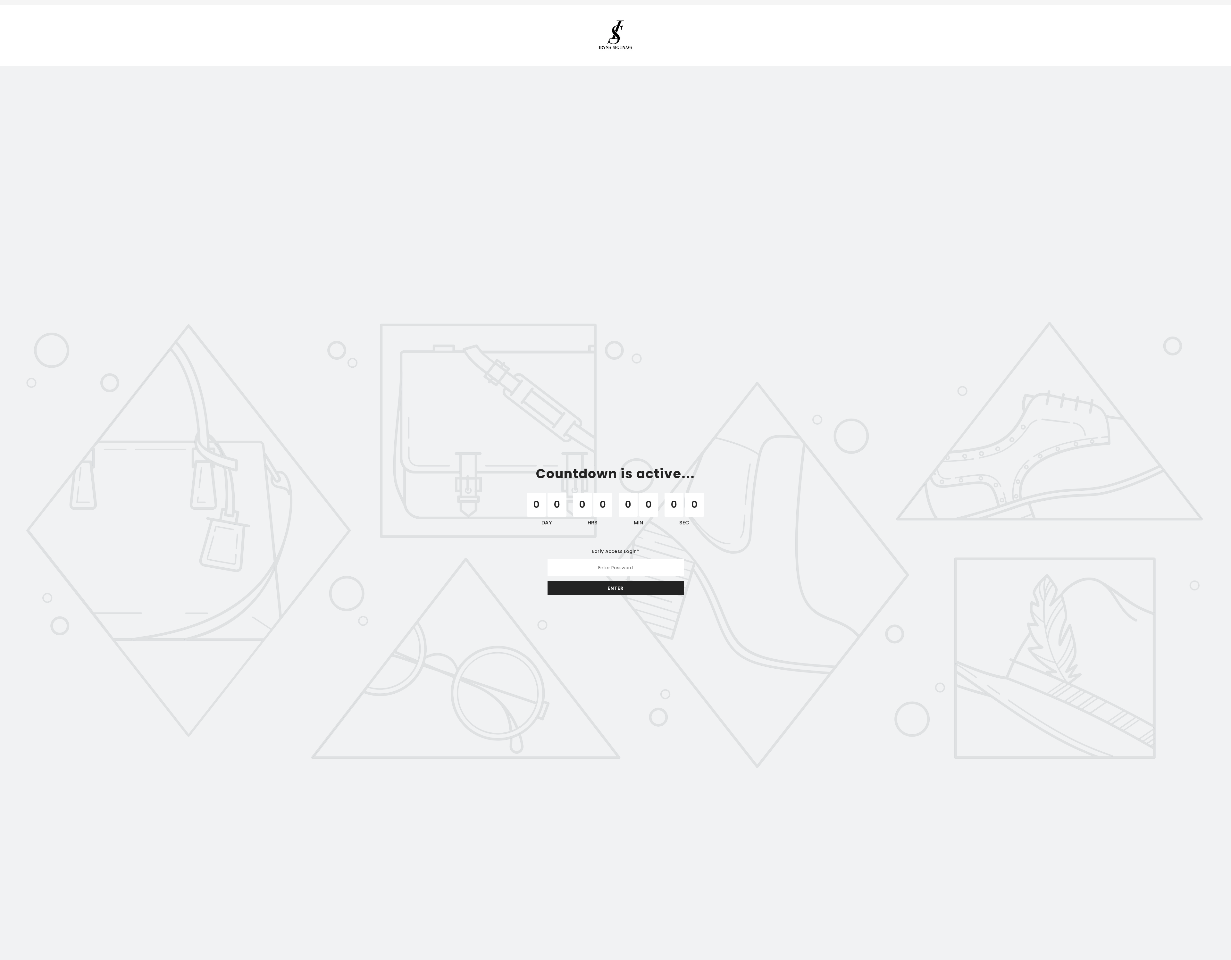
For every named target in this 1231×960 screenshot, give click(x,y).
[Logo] (615, 35)
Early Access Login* (615, 551)
